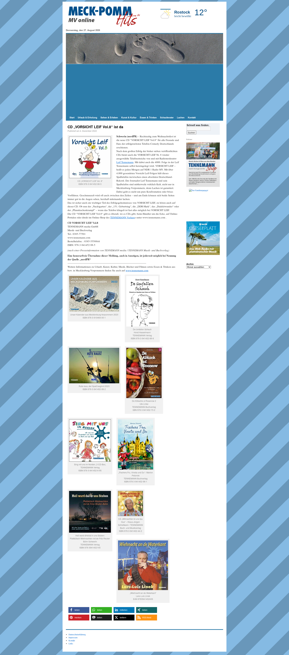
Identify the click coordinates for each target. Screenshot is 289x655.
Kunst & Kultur (128, 117)
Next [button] (216, 204)
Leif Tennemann (124, 162)
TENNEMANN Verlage (122, 217)
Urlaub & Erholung (87, 117)
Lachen (180, 117)
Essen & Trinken (148, 117)
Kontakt (192, 117)
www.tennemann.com (137, 270)
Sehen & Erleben (109, 117)
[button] (78, 610)
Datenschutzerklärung (77, 634)
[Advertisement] (144, 89)
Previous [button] (190, 204)
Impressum (73, 637)
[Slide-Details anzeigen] (204, 204)
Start (72, 117)
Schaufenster (167, 117)
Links (71, 643)
